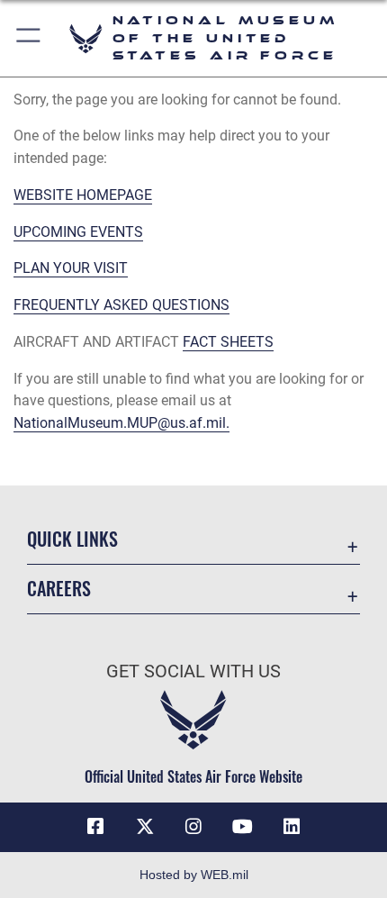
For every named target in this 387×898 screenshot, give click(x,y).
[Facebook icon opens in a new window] (95, 826)
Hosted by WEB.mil (194, 874)
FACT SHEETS (228, 341)
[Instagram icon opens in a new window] (193, 826)
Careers (59, 589)
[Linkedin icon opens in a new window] (291, 826)
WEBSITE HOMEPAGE (83, 195)
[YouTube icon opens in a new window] (242, 826)
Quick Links (72, 539)
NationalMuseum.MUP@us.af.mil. (122, 422)
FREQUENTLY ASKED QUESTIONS (122, 304)
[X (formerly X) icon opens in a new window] (144, 826)
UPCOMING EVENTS (78, 231)
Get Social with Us (193, 671)
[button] (29, 38)
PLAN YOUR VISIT (71, 268)
